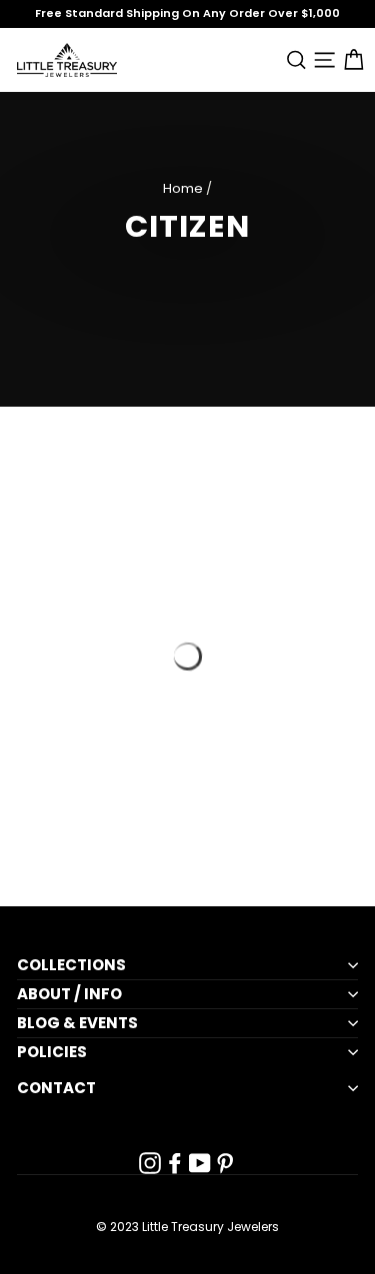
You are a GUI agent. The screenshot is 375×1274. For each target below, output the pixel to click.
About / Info (69, 994)
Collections (71, 965)
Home (183, 188)
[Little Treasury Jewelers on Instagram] (150, 1163)
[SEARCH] (292, 59)
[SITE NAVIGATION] (321, 59)
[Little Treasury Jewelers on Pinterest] (225, 1163)
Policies (52, 1052)
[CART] (349, 59)
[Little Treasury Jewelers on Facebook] (175, 1163)
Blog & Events (77, 1023)
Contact (56, 1088)
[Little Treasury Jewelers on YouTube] (200, 1163)
